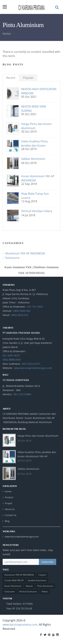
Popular (28, 78)
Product (9, 497)
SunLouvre (12, 258)
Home (7, 34)
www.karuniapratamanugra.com (33, 368)
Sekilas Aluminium (33, 159)
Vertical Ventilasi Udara (36, 211)
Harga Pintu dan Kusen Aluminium (38, 435)
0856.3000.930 (21, 310)
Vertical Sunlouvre (28, 591)
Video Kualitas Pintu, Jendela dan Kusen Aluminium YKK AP (34, 145)
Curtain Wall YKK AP (14, 580)
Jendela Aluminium (37, 580)
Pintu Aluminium (45, 585)
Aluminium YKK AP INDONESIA (25, 253)
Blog (7, 521)
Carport (42, 574)
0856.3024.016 (19, 315)
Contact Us (10, 515)
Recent (10, 78)
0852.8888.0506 (12, 359)
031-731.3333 (35, 306)
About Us (10, 509)
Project (8, 503)
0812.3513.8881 (22, 394)
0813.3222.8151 (31, 363)
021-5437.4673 (11, 355)
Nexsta (29, 585)
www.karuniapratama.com (20, 624)
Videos (44, 591)
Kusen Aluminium (12, 585)
